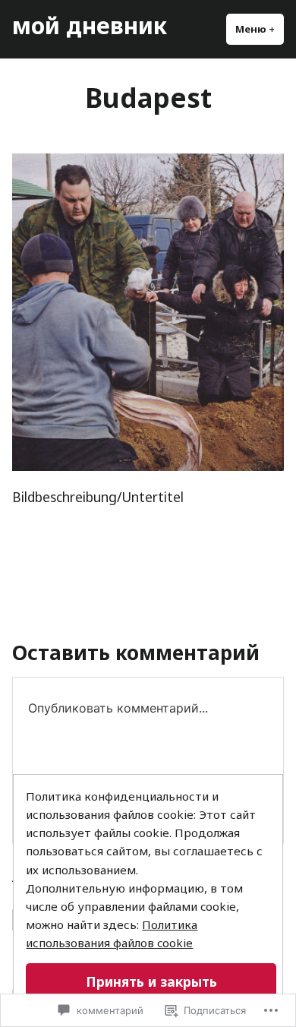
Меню (259, 29)
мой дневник (89, 25)
